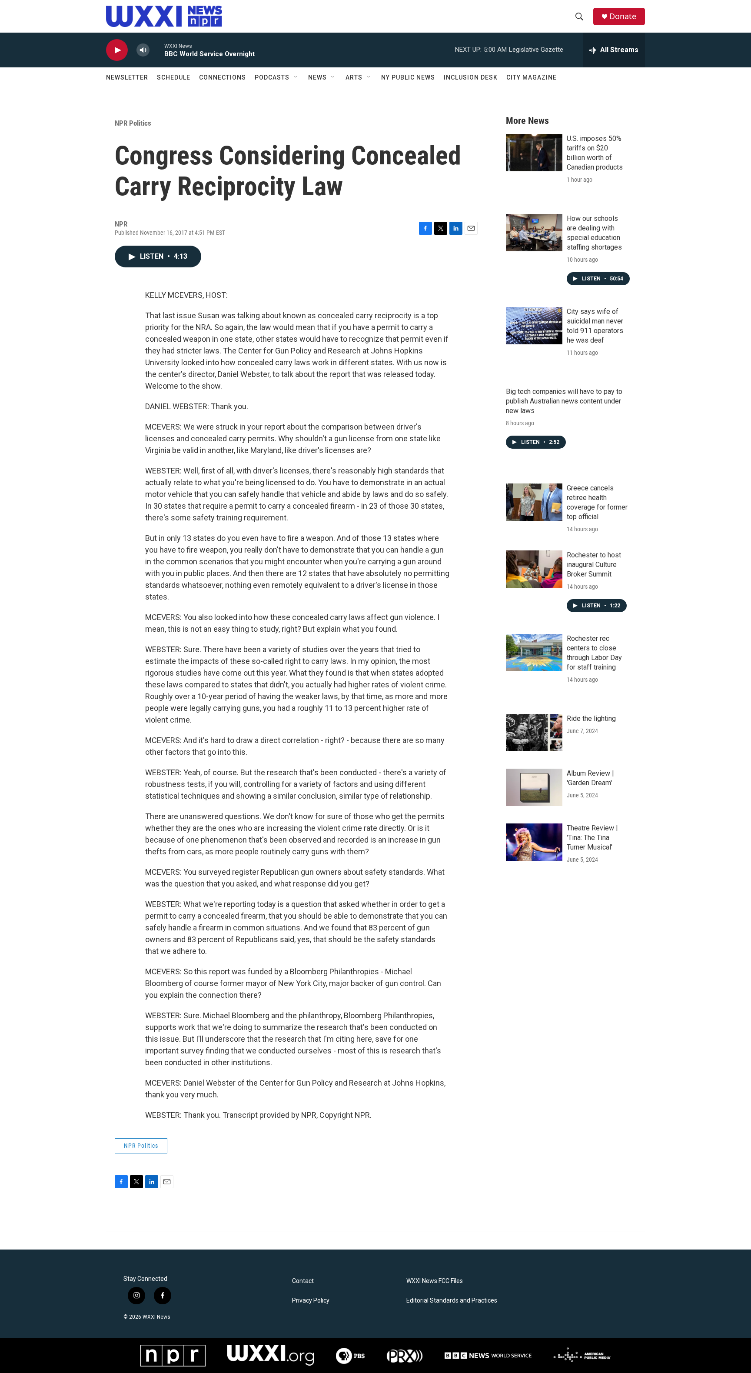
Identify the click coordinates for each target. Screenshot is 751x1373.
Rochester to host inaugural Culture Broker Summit (594, 564)
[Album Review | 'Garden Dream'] (534, 787)
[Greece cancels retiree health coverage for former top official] (534, 502)
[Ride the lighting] (534, 732)
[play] (117, 50)
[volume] (143, 50)
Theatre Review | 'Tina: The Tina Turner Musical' (592, 837)
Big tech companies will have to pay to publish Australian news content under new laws (564, 401)
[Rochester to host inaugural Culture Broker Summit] (534, 569)
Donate (622, 16)
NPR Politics (133, 123)
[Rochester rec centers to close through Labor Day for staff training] (534, 652)
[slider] (157, 49)
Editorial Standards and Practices (451, 1300)
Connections (222, 77)
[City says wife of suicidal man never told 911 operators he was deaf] (534, 325)
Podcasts (272, 77)
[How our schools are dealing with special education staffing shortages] (534, 232)
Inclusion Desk (471, 77)
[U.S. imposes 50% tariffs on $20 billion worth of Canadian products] (534, 152)
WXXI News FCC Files (434, 1281)
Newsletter (127, 77)
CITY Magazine (531, 77)
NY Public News (408, 77)
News (317, 77)
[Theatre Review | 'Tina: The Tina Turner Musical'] (534, 842)
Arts (354, 77)
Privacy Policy (310, 1300)
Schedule (173, 77)
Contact (303, 1281)
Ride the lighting (591, 718)
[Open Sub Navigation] (295, 77)
